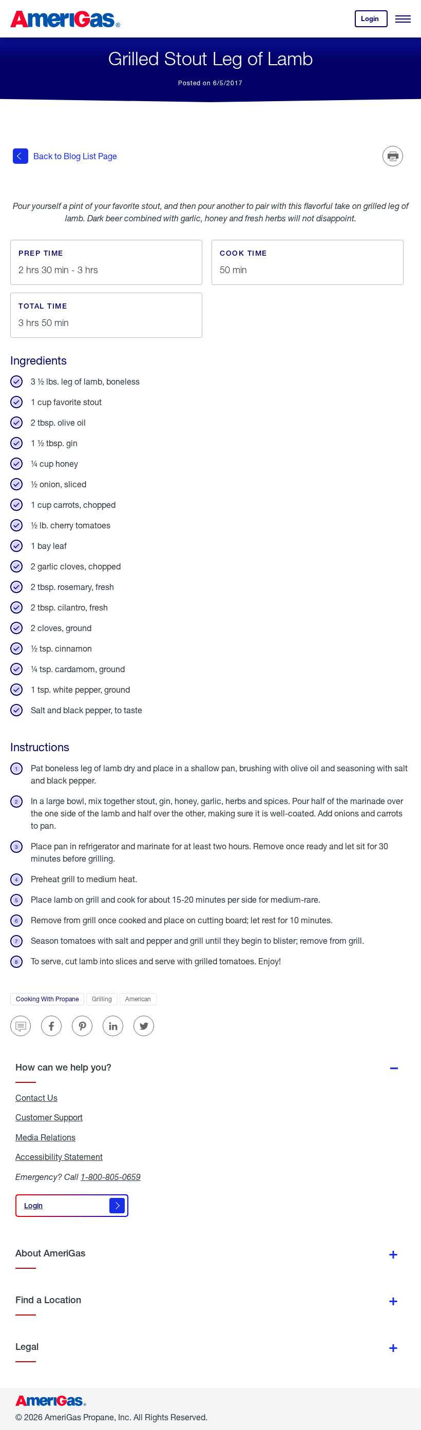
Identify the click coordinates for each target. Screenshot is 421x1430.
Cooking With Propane (50, 1000)
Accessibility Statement (59, 1156)
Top (409, 1371)
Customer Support (49, 1117)
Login (374, 20)
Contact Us (36, 1097)
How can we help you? (63, 1067)
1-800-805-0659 (111, 1176)
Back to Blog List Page (75, 156)
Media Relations (45, 1137)
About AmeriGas (50, 1253)
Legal (27, 1346)
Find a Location (48, 1299)
